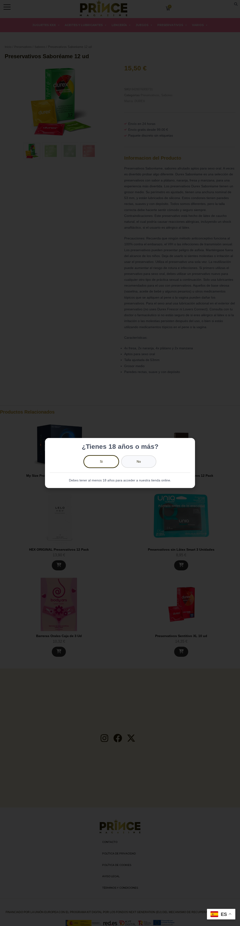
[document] (120, 463)
